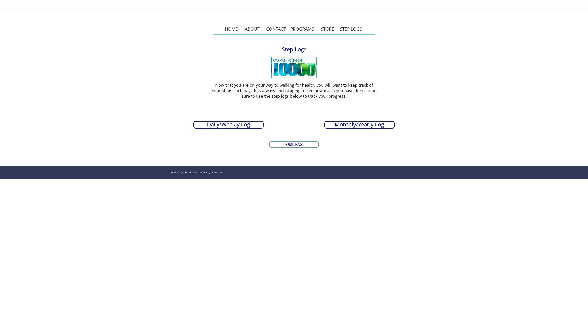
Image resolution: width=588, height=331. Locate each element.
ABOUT (252, 29)
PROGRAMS (302, 29)
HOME (231, 29)
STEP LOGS (351, 29)
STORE (327, 29)
